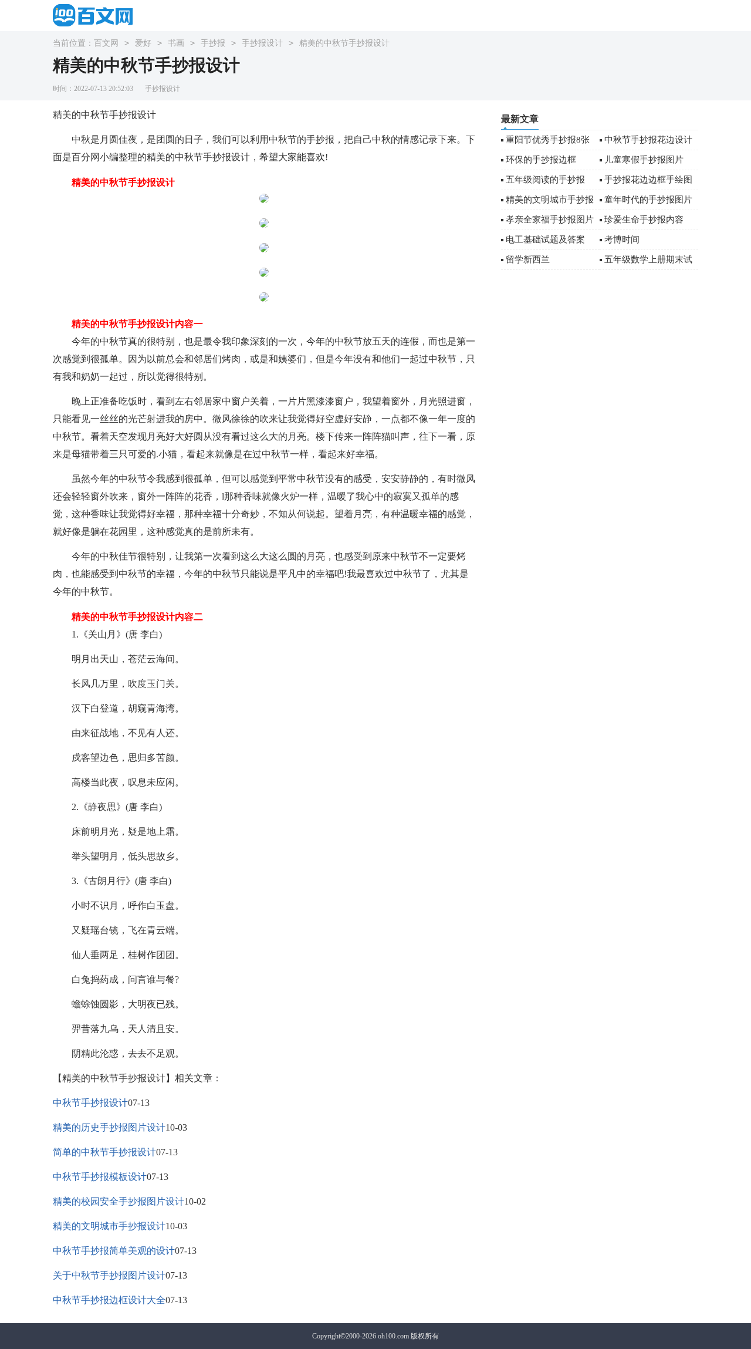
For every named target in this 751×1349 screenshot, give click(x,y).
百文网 (106, 43)
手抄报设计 (262, 43)
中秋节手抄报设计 (90, 1103)
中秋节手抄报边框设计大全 (109, 1300)
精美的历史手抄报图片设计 (109, 1127)
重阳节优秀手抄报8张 (548, 139)
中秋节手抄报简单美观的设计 (114, 1251)
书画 (176, 43)
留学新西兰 (528, 259)
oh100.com (393, 1336)
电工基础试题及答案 (545, 239)
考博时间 (622, 239)
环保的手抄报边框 (541, 159)
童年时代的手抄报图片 (648, 199)
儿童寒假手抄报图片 (644, 159)
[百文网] (96, 15)
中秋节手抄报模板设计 (100, 1177)
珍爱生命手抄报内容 (644, 219)
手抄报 (213, 43)
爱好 (143, 43)
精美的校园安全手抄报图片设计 (118, 1201)
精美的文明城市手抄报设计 (109, 1226)
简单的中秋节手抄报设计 (104, 1152)
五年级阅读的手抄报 (545, 179)
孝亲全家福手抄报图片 (550, 219)
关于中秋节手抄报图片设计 (109, 1275)
